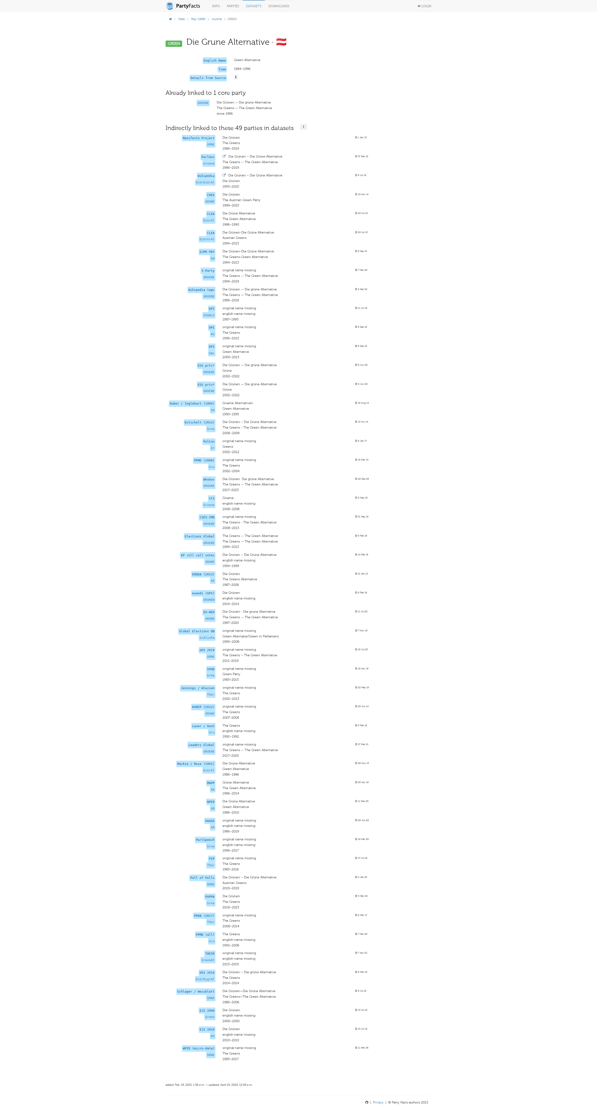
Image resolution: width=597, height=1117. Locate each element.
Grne (211, 429)
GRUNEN (209, 599)
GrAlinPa (207, 637)
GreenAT (208, 960)
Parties (233, 6)
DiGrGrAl (207, 239)
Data (181, 19)
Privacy (378, 1102)
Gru (212, 467)
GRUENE (203, 103)
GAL (212, 353)
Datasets (253, 6)
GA (213, 258)
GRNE (211, 144)
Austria (217, 19)
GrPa (211, 675)
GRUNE (210, 201)
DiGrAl (209, 220)
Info (216, 6)
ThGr (211, 694)
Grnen (210, 1017)
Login (425, 6)
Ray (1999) (198, 19)
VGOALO (209, 315)
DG (213, 334)
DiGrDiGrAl (205, 182)
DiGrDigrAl (205, 979)
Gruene (209, 163)
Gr (213, 448)
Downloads (278, 6)
